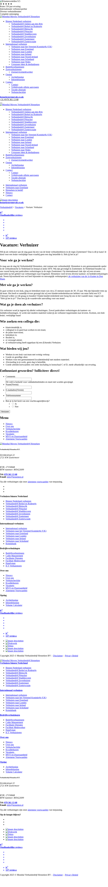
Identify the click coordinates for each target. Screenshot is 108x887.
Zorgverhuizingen (14, 69)
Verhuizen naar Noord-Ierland (24, 57)
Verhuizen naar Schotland (22, 59)
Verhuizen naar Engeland (22, 49)
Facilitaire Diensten (14, 558)
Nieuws (9, 192)
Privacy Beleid (71, 655)
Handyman (10, 563)
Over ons (10, 426)
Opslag (9, 74)
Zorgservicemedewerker (22, 72)
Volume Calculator (14, 605)
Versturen (5, 412)
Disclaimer (58, 655)
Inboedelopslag (18, 79)
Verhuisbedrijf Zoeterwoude (23, 41)
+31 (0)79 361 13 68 (9, 99)
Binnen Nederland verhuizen (18, 21)
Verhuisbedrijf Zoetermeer (22, 39)
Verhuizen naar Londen (21, 51)
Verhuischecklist (18, 92)
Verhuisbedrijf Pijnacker (22, 31)
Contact (9, 82)
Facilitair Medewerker (15, 561)
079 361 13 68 (10, 474)
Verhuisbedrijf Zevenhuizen (23, 36)
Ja (16, 404)
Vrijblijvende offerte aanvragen (25, 87)
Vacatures (19, 207)
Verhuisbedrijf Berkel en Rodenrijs (26, 26)
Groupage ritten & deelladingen (25, 64)
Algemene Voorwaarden (16, 439)
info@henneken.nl (15, 477)
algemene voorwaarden (38, 481)
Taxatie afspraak (18, 89)
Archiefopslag (17, 77)
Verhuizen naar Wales (21, 62)
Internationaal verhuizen (16, 44)
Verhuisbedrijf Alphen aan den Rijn (27, 24)
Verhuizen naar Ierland (21, 54)
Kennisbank (11, 543)
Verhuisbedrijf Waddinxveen (24, 34)
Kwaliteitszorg (12, 431)
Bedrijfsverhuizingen (15, 67)
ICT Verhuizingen (14, 566)
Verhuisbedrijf (6, 207)
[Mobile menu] (1, 102)
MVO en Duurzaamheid (16, 436)
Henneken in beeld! (14, 190)
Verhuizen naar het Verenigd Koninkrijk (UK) (31, 46)
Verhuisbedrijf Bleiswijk (22, 29)
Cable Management (14, 555)
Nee (16, 406)
